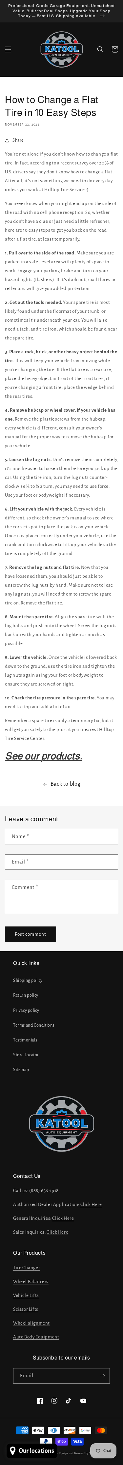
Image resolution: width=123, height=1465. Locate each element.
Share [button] (18, 140)
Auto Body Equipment (36, 1336)
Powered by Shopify (86, 1453)
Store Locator (26, 1055)
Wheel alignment (31, 1323)
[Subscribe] (102, 1376)
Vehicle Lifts (26, 1295)
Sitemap (21, 1070)
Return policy (25, 995)
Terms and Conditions (33, 1025)
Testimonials (25, 1040)
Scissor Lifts (25, 1309)
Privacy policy (26, 1010)
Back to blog (66, 784)
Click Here (91, 1204)
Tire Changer (26, 1267)
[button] (8, 49)
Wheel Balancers (31, 1281)
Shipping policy (28, 980)
